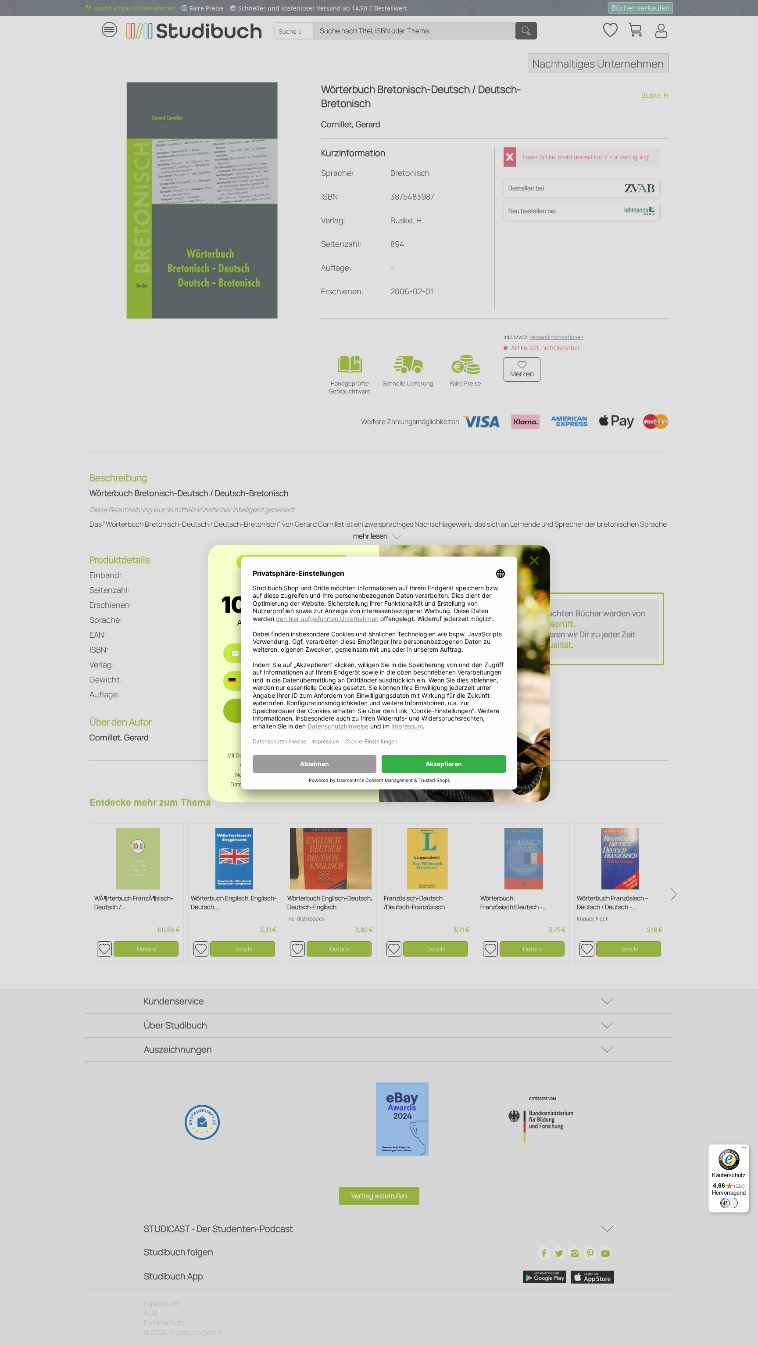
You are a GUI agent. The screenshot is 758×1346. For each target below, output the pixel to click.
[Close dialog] (534, 560)
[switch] (729, 1203)
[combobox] (238, 680)
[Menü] (744, 1149)
